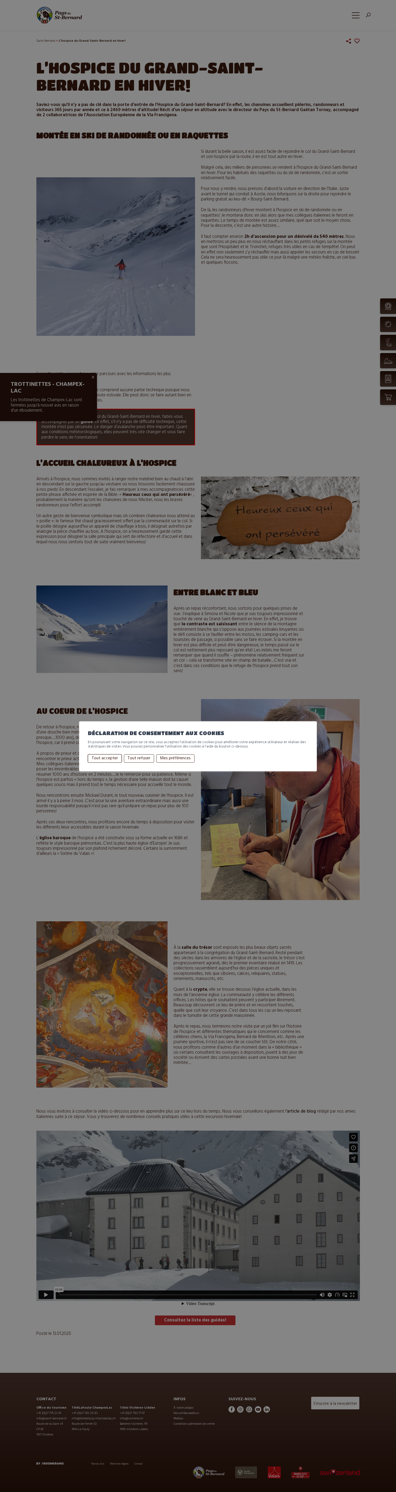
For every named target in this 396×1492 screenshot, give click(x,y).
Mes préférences (175, 758)
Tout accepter (105, 758)
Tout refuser (138, 758)
